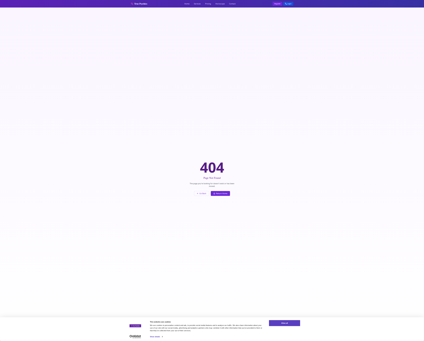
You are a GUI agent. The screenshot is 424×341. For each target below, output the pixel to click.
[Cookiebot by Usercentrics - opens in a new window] (135, 336)
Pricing (208, 4)
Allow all (284, 323)
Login (289, 4)
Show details (155, 337)
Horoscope (220, 4)
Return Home (221, 193)
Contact (232, 4)
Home (186, 4)
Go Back (202, 193)
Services (197, 4)
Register (277, 4)
